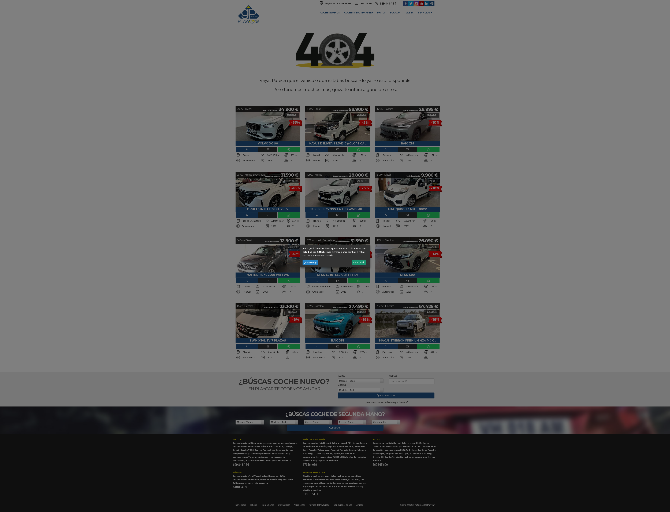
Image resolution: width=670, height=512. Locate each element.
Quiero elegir (310, 262)
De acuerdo (359, 262)
